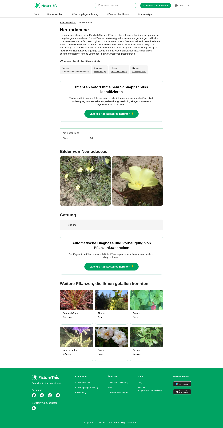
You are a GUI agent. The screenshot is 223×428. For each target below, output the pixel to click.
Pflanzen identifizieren (118, 14)
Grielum (72, 225)
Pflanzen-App (145, 14)
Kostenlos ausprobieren (155, 5)
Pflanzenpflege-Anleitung (86, 387)
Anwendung (80, 392)
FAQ (140, 383)
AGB (110, 387)
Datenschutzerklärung (118, 383)
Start (36, 14)
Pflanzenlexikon (68, 22)
